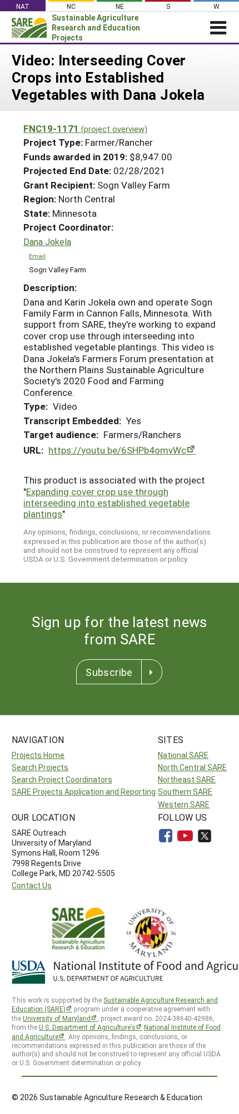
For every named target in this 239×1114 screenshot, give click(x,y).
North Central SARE (192, 767)
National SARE (183, 755)
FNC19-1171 (85, 128)
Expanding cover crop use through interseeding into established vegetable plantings (106, 503)
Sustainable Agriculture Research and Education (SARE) (115, 1004)
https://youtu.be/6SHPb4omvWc (117, 450)
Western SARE (184, 804)
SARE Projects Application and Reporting (84, 791)
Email (37, 256)
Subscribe (109, 672)
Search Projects (40, 767)
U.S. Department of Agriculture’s (87, 1027)
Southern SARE (185, 791)
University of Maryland (57, 1018)
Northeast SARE (187, 779)
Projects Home (38, 755)
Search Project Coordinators (62, 779)
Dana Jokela (47, 242)
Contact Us (32, 885)
